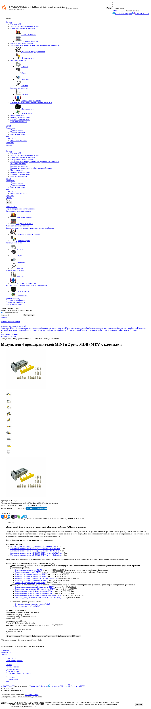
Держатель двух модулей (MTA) (28, 572)
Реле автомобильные (18, 122)
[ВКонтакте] (2, 516)
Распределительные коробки (21, 43)
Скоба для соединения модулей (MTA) (30, 583)
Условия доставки (17, 132)
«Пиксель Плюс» (31, 695)
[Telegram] (25, 516)
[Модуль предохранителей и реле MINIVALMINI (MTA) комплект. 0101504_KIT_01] (26, 389)
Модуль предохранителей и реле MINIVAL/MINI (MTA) (33, 547)
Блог (7, 136)
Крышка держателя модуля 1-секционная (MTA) (34, 587)
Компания (5, 650)
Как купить (10, 128)
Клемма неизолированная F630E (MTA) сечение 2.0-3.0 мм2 (34, 551)
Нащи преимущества (14, 661)
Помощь (4, 655)
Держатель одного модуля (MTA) (28, 570)
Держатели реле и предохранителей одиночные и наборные (34, 45)
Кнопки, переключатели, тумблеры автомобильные (31, 103)
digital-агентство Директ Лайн (30, 640)
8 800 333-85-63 (118, 11)
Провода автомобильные (20, 117)
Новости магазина (11, 313)
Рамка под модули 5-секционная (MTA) (31, 576)
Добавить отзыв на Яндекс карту (44, 636)
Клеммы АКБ (15, 24)
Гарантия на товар (17, 134)
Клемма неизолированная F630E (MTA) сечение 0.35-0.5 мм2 (35, 549)
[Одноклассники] (5, 516)
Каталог (9, 22)
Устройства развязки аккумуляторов (24, 26)
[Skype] (22, 516)
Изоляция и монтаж (18, 60)
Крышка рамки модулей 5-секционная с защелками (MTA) (38, 595)
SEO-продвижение (8, 640)
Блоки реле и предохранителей (22, 28)
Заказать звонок (132, 11)
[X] (12, 516)
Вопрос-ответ (11, 677)
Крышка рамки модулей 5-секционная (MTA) (33, 593)
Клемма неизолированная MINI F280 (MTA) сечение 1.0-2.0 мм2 (36, 553)
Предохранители (17, 115)
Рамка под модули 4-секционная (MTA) (31, 574)
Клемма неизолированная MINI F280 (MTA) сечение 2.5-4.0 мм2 (36, 555)
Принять (139, 704)
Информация (6, 652)
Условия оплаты (16, 130)
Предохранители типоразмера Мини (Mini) (32, 604)
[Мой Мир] (9, 516)
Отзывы (9, 145)
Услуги (8, 126)
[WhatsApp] (18, 516)
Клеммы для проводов (19, 88)
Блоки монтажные (8, 337)
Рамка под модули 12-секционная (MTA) (31, 581)
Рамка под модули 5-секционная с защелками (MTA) (36, 578)
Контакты (10, 143)
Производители (12, 679)
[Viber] (15, 516)
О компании (11, 138)
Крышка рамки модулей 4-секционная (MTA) (33, 591)
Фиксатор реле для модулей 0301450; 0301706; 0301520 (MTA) (40, 598)
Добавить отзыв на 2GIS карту (69, 636)
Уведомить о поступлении (37, 508)
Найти (9, 202)
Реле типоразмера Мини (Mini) (27, 606)
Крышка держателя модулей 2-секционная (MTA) (35, 589)
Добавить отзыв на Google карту (18, 636)
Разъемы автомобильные (20, 120)
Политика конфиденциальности (18, 673)
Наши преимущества (18, 141)
